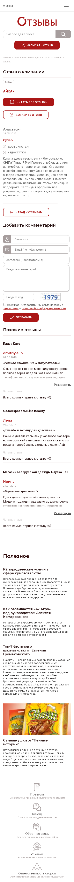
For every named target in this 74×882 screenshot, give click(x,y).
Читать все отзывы (31, 102)
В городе (33, 57)
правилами (10, 308)
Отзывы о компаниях (14, 57)
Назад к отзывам (29, 212)
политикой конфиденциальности (44, 308)
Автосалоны (46, 57)
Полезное (16, 556)
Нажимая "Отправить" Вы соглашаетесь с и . (35, 306)
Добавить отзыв (28, 114)
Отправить (24, 317)
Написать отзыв (40, 45)
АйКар (58, 57)
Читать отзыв (12, 391)
